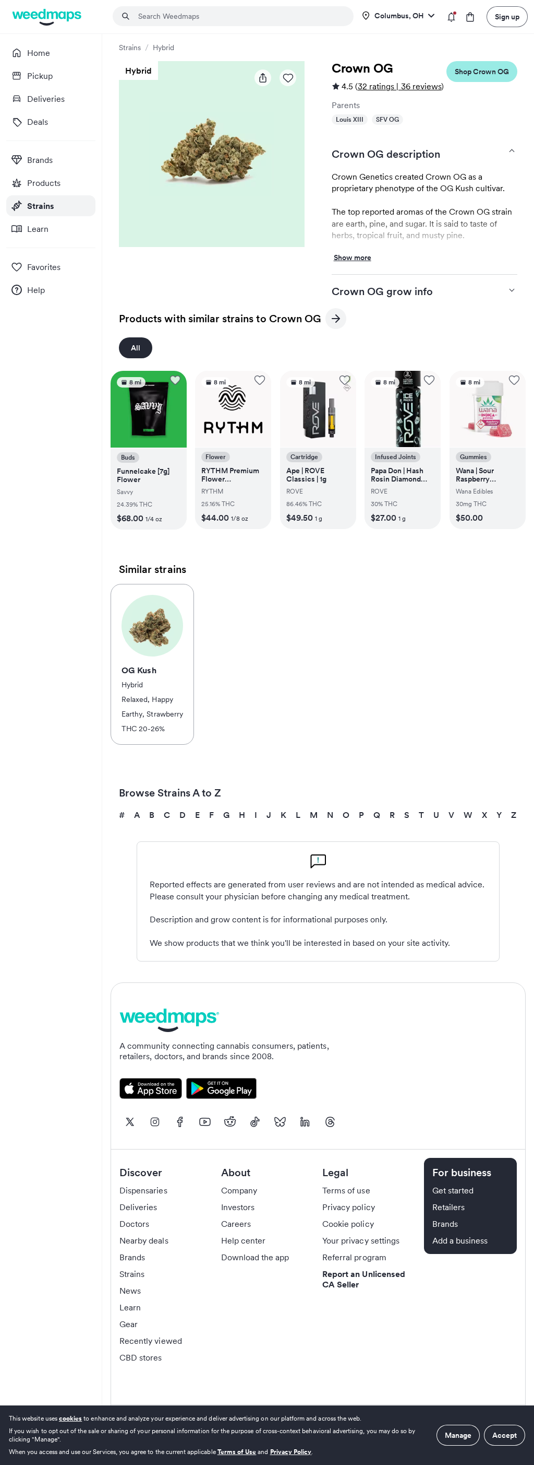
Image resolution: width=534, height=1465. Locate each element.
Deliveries (138, 1207)
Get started (453, 1191)
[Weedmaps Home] (48, 17)
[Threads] (330, 1122)
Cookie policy (348, 1224)
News (130, 1291)
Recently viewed (150, 1341)
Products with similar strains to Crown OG (220, 320)
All (135, 348)
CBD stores (140, 1358)
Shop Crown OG (482, 71)
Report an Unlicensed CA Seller (363, 1279)
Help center (243, 1241)
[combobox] (239, 16)
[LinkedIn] (305, 1122)
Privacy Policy (291, 1452)
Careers (236, 1224)
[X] (129, 1122)
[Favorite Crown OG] (288, 77)
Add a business (460, 1241)
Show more (352, 258)
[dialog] (267, 1435)
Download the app (255, 1257)
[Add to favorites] (175, 380)
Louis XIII (349, 119)
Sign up (507, 16)
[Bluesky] (280, 1122)
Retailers (448, 1207)
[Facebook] (179, 1122)
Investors (237, 1207)
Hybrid (163, 47)
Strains (130, 47)
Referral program (354, 1257)
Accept (504, 1435)
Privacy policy (348, 1207)
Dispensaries (143, 1191)
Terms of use (346, 1191)
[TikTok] (255, 1122)
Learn (130, 1308)
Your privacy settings (360, 1241)
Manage (458, 1435)
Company (239, 1191)
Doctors (134, 1224)
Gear (128, 1324)
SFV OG (387, 119)
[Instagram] (154, 1122)
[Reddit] (230, 1122)
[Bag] (470, 17)
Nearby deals (143, 1241)
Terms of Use (237, 1452)
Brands (132, 1257)
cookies (70, 1418)
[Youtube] (205, 1122)
